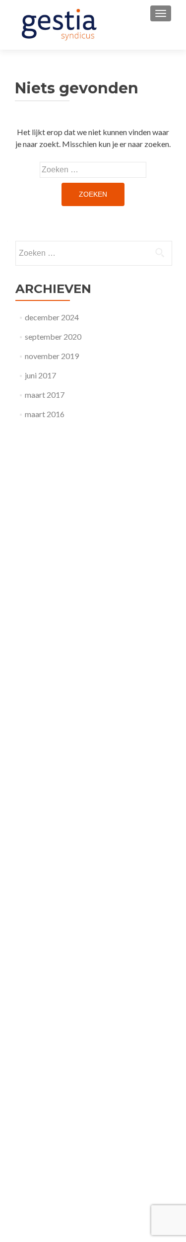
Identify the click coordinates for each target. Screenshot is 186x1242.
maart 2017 (44, 394)
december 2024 (52, 317)
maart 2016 (44, 414)
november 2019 (52, 356)
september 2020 (53, 336)
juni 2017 (40, 375)
